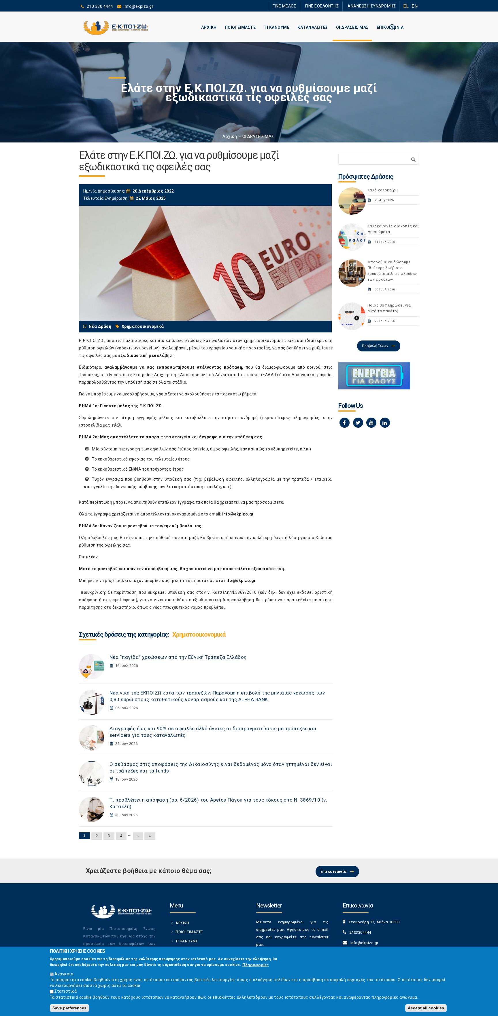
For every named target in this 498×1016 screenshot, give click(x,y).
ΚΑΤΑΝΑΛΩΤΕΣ (312, 27)
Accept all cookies (426, 1008)
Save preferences (69, 1008)
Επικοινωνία (333, 871)
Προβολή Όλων (375, 346)
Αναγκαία (63, 974)
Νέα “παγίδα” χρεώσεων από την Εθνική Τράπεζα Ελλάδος (178, 657)
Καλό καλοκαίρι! (382, 190)
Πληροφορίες (255, 964)
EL (406, 6)
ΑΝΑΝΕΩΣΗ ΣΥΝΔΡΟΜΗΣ (375, 6)
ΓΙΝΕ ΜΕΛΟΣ (301, 6)
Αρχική (229, 136)
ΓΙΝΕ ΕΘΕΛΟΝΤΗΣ (332, 6)
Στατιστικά (65, 991)
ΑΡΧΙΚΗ (209, 27)
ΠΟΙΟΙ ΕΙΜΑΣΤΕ (240, 27)
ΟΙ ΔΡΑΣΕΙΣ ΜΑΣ (352, 27)
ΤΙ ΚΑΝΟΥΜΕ (276, 27)
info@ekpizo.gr (238, 514)
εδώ (115, 425)
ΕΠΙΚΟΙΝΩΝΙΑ (390, 27)
